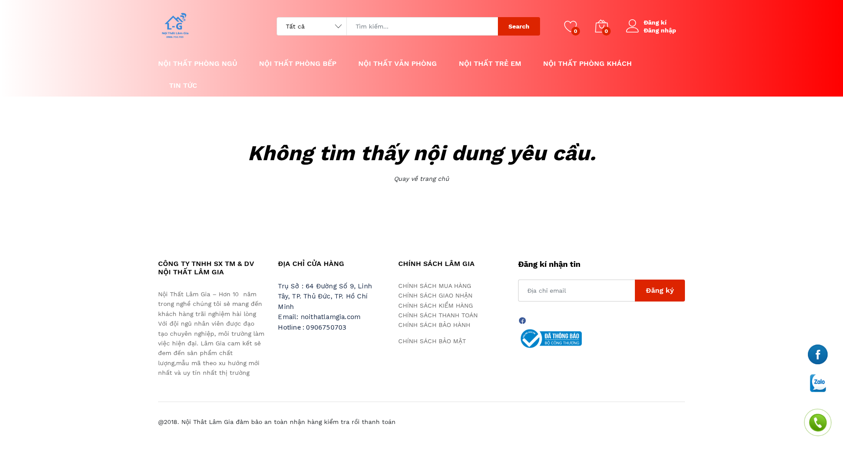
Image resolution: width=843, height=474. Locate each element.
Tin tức (183, 85)
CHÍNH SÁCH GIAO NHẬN (435, 295)
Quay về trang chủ (421, 178)
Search (519, 26)
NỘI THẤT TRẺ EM (490, 63)
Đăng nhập (660, 30)
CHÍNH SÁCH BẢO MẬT (432, 341)
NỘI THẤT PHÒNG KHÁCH (587, 63)
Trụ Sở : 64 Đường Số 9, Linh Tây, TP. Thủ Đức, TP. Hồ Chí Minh (325, 296)
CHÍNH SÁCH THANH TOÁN (438, 315)
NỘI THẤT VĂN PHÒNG (397, 63)
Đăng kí (655, 22)
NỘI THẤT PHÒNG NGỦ (197, 63)
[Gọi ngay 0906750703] (818, 422)
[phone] (818, 353)
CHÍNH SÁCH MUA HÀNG (434, 285)
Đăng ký (660, 290)
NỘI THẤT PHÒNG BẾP (297, 63)
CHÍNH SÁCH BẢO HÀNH (434, 324)
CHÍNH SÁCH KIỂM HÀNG (435, 305)
